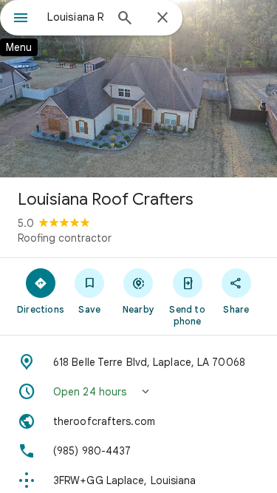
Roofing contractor (65, 238)
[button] (138, 392)
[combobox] (75, 17)
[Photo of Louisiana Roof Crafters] (138, 88)
